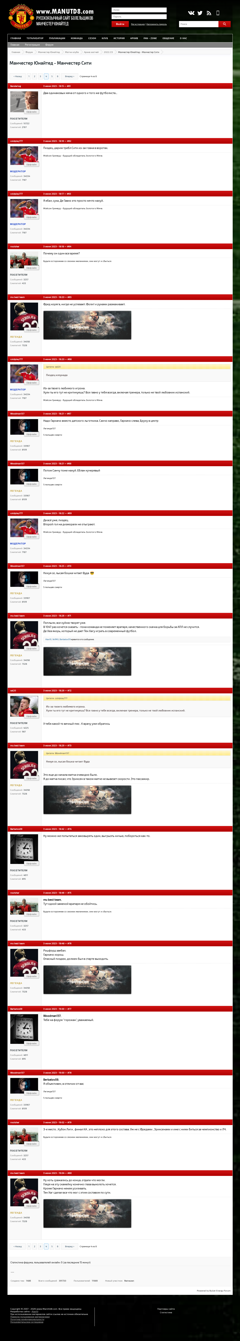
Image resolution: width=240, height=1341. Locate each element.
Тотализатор (35, 38)
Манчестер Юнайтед (49, 52)
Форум (49, 44)
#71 (69, 615)
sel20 (13, 690)
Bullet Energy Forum (220, 1290)
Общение (168, 38)
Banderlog (15, 86)
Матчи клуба (72, 52)
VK (191, 13)
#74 (69, 829)
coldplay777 (16, 141)
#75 (69, 892)
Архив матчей (91, 52)
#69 (70, 513)
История (119, 38)
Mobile (218, 13)
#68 (69, 463)
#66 (70, 359)
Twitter (200, 13)
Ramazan (129, 1280)
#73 (69, 745)
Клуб (105, 38)
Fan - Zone (150, 38)
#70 (69, 566)
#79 (69, 1122)
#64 (69, 246)
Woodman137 (17, 413)
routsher (14, 246)
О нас (183, 38)
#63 (69, 193)
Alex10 (48, 639)
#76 (69, 943)
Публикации (57, 38)
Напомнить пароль (156, 24)
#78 (69, 1072)
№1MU (55, 639)
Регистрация (138, 24)
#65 (69, 297)
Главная (15, 38)
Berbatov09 (65, 639)
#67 (69, 413)
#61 (69, 86)
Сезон (92, 38)
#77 (69, 1008)
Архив (134, 38)
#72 (69, 690)
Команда (77, 38)
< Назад (18, 76)
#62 (69, 141)
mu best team (17, 297)
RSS (209, 13)
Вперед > (69, 76)
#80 (70, 1173)
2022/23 (108, 52)
